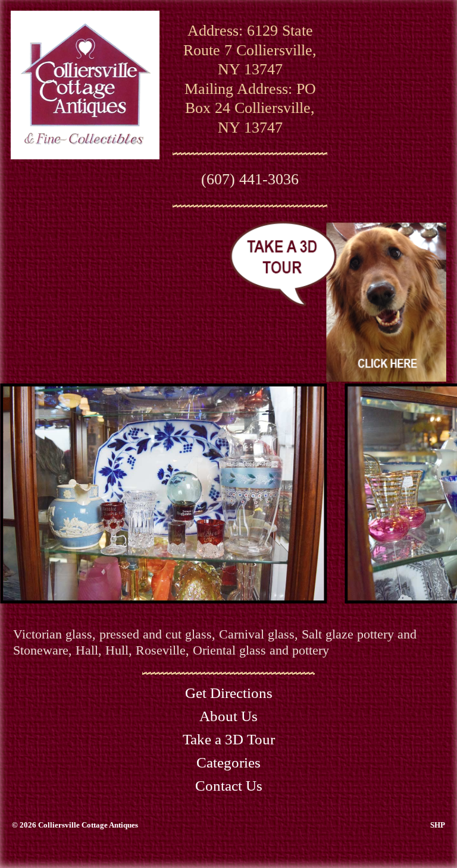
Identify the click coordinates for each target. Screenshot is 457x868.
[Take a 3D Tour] (337, 378)
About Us (228, 716)
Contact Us (228, 786)
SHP (437, 824)
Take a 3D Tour (229, 739)
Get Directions (229, 693)
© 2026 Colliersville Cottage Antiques (75, 824)
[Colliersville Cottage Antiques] (86, 15)
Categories (228, 762)
